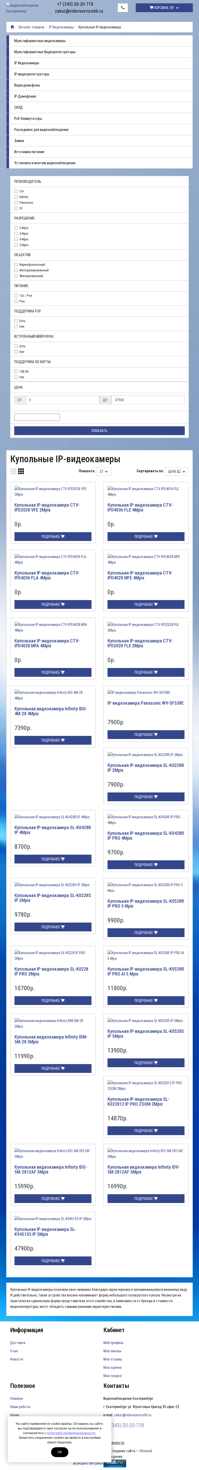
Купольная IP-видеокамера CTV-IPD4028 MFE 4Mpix (140, 575)
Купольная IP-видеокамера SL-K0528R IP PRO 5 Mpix (146, 903)
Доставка (17, 1343)
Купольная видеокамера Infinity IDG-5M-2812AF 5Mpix (51, 1169)
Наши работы (20, 1407)
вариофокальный (32, 264)
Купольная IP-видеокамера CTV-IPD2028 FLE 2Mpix (140, 643)
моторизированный (34, 270)
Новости (16, 1359)
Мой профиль (113, 1343)
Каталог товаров (31, 27)
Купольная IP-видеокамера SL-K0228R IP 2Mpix (146, 767)
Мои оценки (112, 1367)
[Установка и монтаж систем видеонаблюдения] (12, 27)
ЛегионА (145, 1451)
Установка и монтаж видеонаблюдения (44, 163)
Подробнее (51, 536)
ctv (21, 191)
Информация (26, 1330)
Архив (14, 1415)
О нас (14, 1351)
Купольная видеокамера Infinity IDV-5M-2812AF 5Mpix (144, 1169)
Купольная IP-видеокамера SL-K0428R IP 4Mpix (53, 830)
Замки (19, 141)
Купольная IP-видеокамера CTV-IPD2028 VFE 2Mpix (47, 507)
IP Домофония (25, 96)
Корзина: (163, 8)
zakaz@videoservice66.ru (75, 11)
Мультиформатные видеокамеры (40, 41)
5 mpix (24, 245)
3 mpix (24, 233)
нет (21, 326)
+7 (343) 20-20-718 (75, 4)
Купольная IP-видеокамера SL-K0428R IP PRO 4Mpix (146, 835)
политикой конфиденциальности (71, 1433)
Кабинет (114, 1330)
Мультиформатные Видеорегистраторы (44, 52)
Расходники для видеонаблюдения (41, 130)
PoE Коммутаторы (28, 118)
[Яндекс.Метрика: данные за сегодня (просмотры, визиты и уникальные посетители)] (88, 1463)
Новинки (16, 1398)
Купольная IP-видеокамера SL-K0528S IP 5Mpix (146, 1033)
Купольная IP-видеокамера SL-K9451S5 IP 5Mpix (45, 1232)
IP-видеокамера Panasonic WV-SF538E (146, 703)
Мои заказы (112, 1351)
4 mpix (24, 239)
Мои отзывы (112, 1359)
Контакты (116, 1385)
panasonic (26, 203)
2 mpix (24, 228)
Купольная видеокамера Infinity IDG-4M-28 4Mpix (51, 711)
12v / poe (25, 295)
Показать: (87, 471)
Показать (99, 431)
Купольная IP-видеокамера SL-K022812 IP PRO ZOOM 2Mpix (138, 1101)
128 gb (24, 371)
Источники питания (29, 152)
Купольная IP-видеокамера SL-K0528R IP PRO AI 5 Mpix (146, 971)
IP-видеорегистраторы (31, 74)
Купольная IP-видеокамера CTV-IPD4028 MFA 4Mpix (47, 643)
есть (22, 321)
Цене (172, 471)
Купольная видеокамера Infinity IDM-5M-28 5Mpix (51, 1039)
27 (102, 471)
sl (20, 208)
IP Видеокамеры (61, 27)
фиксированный (31, 276)
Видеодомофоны (27, 85)
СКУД (18, 107)
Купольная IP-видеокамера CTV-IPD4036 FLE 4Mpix (140, 507)
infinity (23, 197)
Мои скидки (112, 1376)
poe (22, 301)
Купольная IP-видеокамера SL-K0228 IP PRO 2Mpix (51, 971)
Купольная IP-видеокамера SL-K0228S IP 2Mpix (53, 898)
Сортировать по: (150, 471)
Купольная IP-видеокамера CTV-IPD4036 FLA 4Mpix (47, 575)
